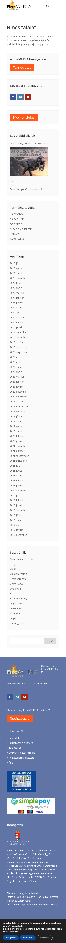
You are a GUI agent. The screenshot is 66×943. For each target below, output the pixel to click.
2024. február (17, 322)
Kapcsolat (14, 737)
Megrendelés (23, 117)
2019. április (16, 524)
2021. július (15, 465)
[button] (56, 8)
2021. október (17, 450)
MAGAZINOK (17, 219)
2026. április (16, 268)
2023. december (18, 332)
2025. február (17, 297)
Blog (12, 564)
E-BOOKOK (16, 224)
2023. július (15, 356)
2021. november (18, 446)
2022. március (17, 431)
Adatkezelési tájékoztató (21, 757)
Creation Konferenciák (21, 559)
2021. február (17, 480)
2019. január (16, 529)
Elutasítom (27, 937)
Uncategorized (17, 623)
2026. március (17, 273)
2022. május (16, 421)
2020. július (15, 495)
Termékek (15, 613)
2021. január (16, 485)
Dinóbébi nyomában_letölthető (26, 189)
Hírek (12, 593)
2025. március (17, 292)
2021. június (16, 470)
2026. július (15, 263)
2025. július (15, 282)
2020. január (16, 505)
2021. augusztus (18, 460)
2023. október (17, 342)
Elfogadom (11, 937)
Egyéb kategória (18, 578)
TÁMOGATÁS (17, 238)
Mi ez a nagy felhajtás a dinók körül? (29, 143)
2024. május (16, 307)
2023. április (16, 371)
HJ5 (11, 181)
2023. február (17, 381)
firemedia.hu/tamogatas (19, 900)
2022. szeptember (19, 406)
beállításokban (10, 931)
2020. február (17, 500)
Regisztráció (20, 719)
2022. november (18, 396)
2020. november (18, 490)
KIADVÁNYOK (17, 214)
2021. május (16, 475)
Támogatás (22, 67)
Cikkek (13, 568)
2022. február (17, 436)
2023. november (18, 337)
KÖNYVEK (15, 234)
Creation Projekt (18, 573)
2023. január (16, 386)
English (13, 618)
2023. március (17, 376)
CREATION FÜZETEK (21, 229)
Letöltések (15, 608)
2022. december (18, 391)
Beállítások (44, 937)
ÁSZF (11, 762)
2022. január (16, 441)
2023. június (16, 361)
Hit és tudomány (18, 598)
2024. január (16, 327)
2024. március (17, 317)
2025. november (18, 278)
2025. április (16, 287)
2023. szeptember (19, 347)
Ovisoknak (15, 588)
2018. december (18, 534)
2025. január (16, 302)
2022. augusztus (18, 411)
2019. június (16, 515)
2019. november (18, 510)
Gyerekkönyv (16, 583)
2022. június (16, 416)
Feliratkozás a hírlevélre (21, 742)
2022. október (17, 401)
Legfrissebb (16, 603)
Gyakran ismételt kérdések (22, 752)
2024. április (16, 312)
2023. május (16, 366)
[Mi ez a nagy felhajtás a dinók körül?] (29, 161)
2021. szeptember (19, 455)
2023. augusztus (18, 352)
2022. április (16, 426)
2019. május (16, 520)
